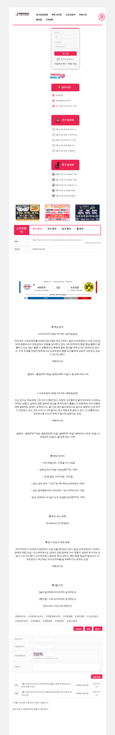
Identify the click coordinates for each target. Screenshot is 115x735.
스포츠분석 (70, 14)
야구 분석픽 (68, 119)
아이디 (57, 32)
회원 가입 (72, 63)
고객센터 (49, 19)
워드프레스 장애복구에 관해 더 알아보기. (31, 709)
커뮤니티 (83, 14)
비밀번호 (58, 42)
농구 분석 (66, 228)
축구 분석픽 (68, 164)
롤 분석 (80, 228)
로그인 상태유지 (67, 59)
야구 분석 (51, 228)
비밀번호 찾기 (60, 63)
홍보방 (39, 19)
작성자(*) (18, 639)
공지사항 (66, 87)
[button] (38, 249)
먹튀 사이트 (56, 14)
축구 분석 (37, 228)
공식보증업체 (42, 14)
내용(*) (18, 667)
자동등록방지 (20, 655)
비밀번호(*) (19, 646)
